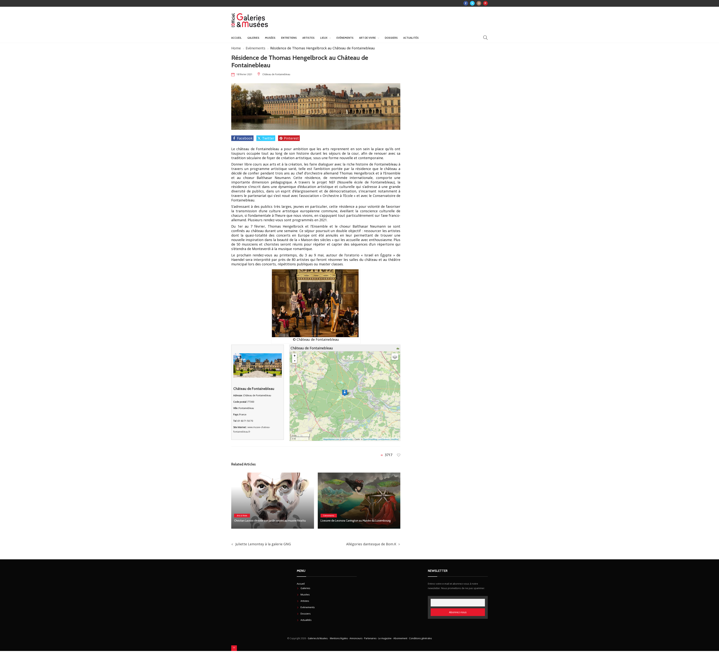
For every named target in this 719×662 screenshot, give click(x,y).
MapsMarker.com (331, 439)
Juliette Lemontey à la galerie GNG (262, 544)
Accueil (236, 37)
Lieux (323, 37)
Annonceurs (356, 638)
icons (349, 439)
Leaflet (344, 439)
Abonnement (400, 638)
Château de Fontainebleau (276, 74)
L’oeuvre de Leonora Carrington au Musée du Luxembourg (269, 520)
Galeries (253, 37)
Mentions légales (339, 638)
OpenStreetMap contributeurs (376, 439)
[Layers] (395, 356)
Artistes (308, 37)
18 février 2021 (244, 74)
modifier (394, 439)
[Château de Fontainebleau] (345, 392)
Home (236, 48)
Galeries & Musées (317, 638)
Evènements (345, 37)
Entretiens (289, 37)
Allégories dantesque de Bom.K (371, 544)
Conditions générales (420, 638)
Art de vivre (367, 37)
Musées (270, 37)
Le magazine (385, 638)
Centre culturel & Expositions (336, 511)
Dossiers (391, 37)
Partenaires (370, 638)
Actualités (411, 37)
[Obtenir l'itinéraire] (398, 348)
